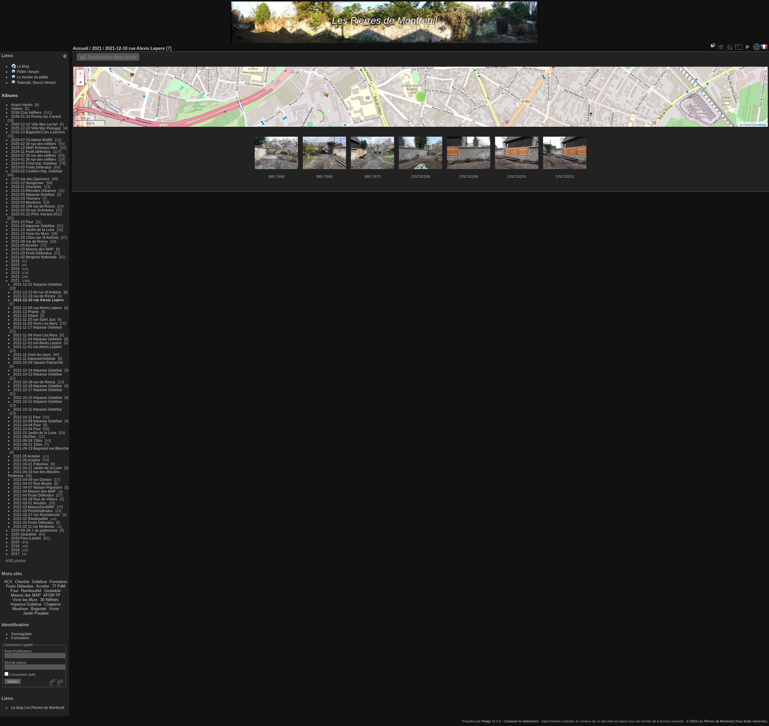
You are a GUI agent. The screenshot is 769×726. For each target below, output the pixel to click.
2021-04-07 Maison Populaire (37, 487)
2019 (15, 546)
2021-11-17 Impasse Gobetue (37, 327)
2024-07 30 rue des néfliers (33, 155)
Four (14, 590)
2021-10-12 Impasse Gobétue (37, 401)
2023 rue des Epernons (30, 179)
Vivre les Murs (25, 599)
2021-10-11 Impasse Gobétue (37, 409)
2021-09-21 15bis (27, 444)
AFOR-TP (51, 595)
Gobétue (39, 581)
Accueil (80, 48)
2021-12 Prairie (26, 312)
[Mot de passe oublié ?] (59, 683)
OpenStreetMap (754, 124)
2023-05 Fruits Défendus (31, 167)
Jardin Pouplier (36, 613)
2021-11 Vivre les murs (32, 355)
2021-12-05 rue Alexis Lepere (37, 308)
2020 (15, 542)
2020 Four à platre (26, 538)
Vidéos (17, 109)
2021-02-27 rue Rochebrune (36, 515)
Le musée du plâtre (32, 77)
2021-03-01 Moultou (30, 503)
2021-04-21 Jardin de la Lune (37, 468)
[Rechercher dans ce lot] (712, 45)
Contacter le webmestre (521, 721)
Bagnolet (38, 608)
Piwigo (486, 721)
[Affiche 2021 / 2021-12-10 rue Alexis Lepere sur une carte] (756, 47)
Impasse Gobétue (26, 604)
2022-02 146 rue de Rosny (33, 206)
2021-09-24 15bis (27, 440)
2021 (15, 280)
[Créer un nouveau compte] (52, 683)
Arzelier (42, 586)
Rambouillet (31, 590)
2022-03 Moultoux (26, 202)
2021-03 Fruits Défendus (31, 253)
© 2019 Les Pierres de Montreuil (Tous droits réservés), (727, 721)
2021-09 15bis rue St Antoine (35, 237)
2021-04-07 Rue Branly (32, 483)
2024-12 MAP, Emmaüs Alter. (34, 148)
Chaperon (52, 604)
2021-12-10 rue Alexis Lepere (38, 300)
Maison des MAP (26, 595)
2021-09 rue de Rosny (29, 241)
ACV (8, 581)
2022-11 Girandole (26, 187)
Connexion (20, 638)
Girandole (52, 590)
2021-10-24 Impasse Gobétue (37, 370)
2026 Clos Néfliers (26, 112)
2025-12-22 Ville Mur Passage (36, 128)
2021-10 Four (22, 222)
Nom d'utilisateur (18, 651)
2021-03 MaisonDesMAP (33, 507)
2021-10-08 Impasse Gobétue (37, 421)
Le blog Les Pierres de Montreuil (37, 707)
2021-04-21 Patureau (30, 464)
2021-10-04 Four (27, 425)
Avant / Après (21, 105)
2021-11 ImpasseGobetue (34, 358)
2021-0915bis (24, 437)
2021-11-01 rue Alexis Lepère (37, 347)
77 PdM (58, 586)
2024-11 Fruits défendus (31, 151)
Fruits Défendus (20, 586)
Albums (10, 95)
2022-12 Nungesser (27, 183)
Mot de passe (15, 662)
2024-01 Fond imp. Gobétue (34, 163)
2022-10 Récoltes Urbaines (33, 191)
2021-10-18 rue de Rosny (34, 382)
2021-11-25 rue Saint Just (34, 319)
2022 (15, 276)
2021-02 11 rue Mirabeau (34, 526)
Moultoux (20, 608)
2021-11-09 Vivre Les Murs (35, 335)
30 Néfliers (49, 599)
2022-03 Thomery (25, 198)
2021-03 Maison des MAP (32, 249)
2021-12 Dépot (25, 315)
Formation (58, 581)
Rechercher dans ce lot (112, 56)
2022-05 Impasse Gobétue (33, 194)
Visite (54, 608)
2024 (15, 269)
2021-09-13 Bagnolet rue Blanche (41, 448)
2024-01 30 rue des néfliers (34, 159)
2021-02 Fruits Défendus (33, 522)
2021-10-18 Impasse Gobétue (37, 386)
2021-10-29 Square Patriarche (38, 362)
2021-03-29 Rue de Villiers (35, 499)
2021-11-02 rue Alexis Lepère (37, 343)
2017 (15, 554)
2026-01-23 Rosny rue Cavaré (36, 116)
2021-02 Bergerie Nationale (34, 257)
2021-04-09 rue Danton (32, 479)
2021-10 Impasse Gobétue (33, 226)
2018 (15, 550)
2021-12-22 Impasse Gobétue (37, 284)
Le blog (23, 66)
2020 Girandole (24, 534)
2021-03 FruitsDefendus (33, 511)
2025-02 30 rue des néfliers (33, 144)
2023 (15, 273)
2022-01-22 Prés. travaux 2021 (36, 214)
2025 (15, 265)
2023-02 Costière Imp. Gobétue (36, 171)
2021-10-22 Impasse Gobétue (37, 374)
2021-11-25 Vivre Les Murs (35, 323)
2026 (15, 261)
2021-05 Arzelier (24, 245)
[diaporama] (747, 47)
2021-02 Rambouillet (30, 519)
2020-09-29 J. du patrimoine (34, 530)
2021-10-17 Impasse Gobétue (37, 390)
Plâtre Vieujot (28, 72)
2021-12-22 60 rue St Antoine (37, 292)
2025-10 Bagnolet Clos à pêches (38, 132)
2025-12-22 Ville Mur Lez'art (34, 124)
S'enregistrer (21, 634)
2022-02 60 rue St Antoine (32, 210)
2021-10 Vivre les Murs (30, 233)
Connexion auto (21, 674)
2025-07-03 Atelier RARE (32, 140)
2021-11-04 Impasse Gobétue (37, 339)
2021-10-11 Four (27, 417)
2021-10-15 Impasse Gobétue (37, 397)
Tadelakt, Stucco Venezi (36, 82)
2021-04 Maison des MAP (34, 491)
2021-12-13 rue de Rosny (34, 296)
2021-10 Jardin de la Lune (32, 230)
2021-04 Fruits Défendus (33, 495)
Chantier (22, 581)
